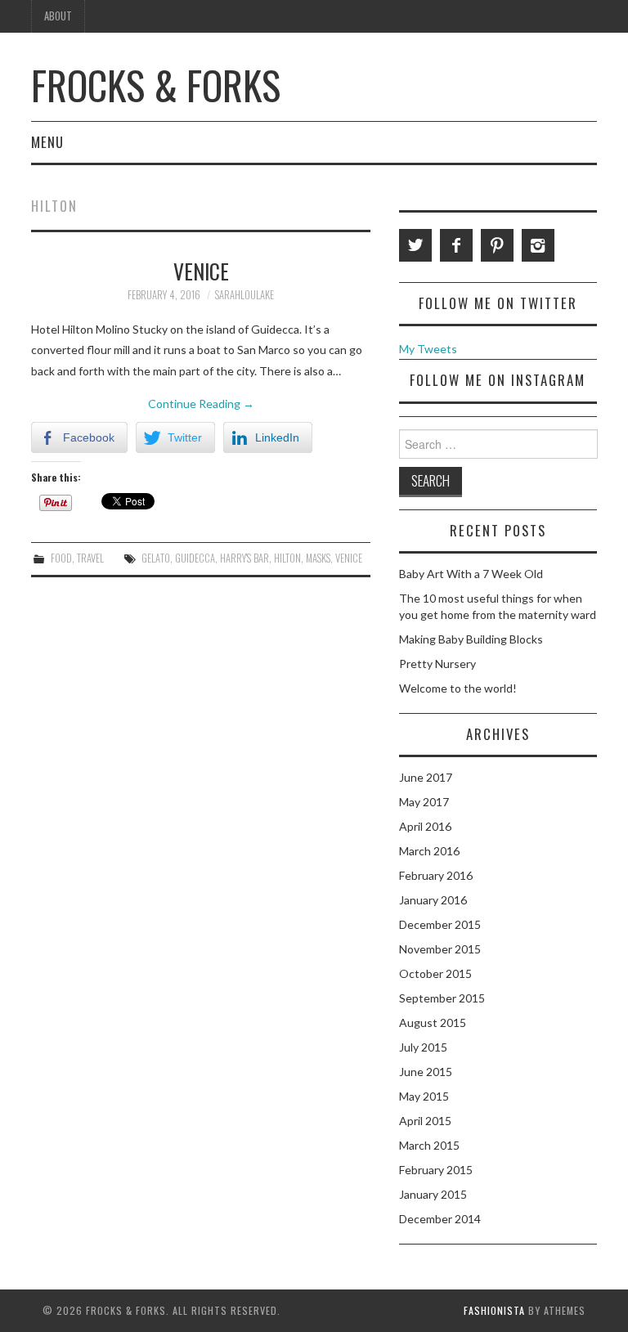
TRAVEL (90, 558)
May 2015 (424, 1096)
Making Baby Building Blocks (471, 639)
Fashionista (494, 1310)
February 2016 (436, 875)
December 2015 (440, 924)
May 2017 (424, 802)
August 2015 (432, 1022)
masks (318, 558)
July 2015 (423, 1047)
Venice (201, 270)
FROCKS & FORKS (155, 85)
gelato (155, 558)
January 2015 (433, 1194)
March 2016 (429, 851)
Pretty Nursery (437, 663)
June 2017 (425, 777)
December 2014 (440, 1219)
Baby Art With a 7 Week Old (471, 574)
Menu (47, 142)
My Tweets (428, 349)
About (58, 16)
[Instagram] (538, 245)
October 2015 (435, 973)
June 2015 (425, 1072)
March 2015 (429, 1145)
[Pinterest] (497, 245)
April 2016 (425, 826)
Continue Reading (201, 403)
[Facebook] (456, 245)
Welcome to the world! (458, 688)
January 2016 (433, 900)
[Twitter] (415, 245)
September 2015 (442, 998)
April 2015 (425, 1121)
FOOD (61, 558)
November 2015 (440, 949)
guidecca (195, 558)
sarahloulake (244, 295)
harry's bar (244, 558)
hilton (287, 558)
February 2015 (436, 1170)
